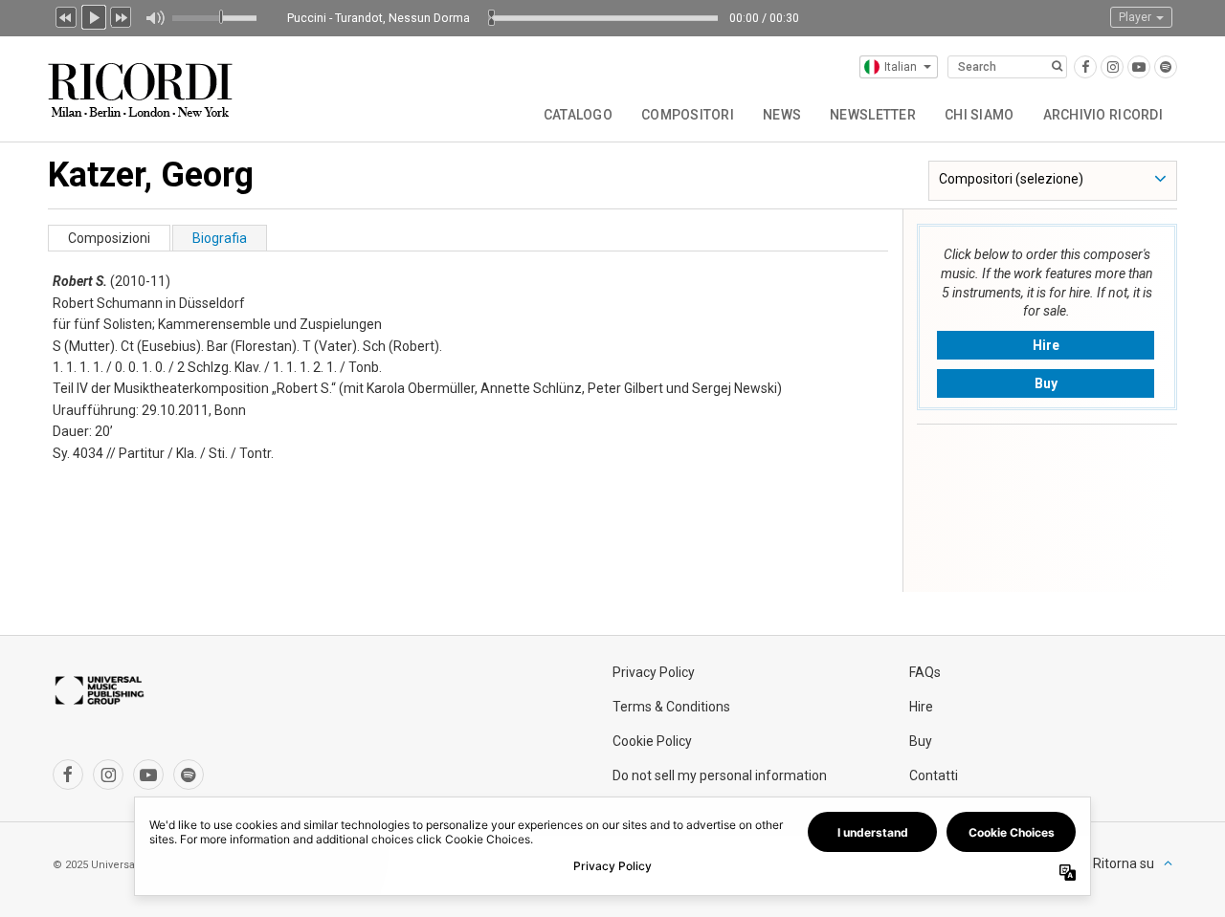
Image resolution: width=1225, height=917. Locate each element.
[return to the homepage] (142, 83)
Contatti (933, 775)
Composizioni (109, 238)
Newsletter (873, 114)
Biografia (219, 238)
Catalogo (578, 114)
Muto (154, 18)
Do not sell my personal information (719, 775)
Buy (1046, 383)
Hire (1046, 345)
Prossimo (121, 15)
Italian (900, 67)
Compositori (687, 114)
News (782, 114)
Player (1136, 17)
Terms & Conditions (671, 706)
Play (93, 15)
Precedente (66, 15)
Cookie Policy (652, 741)
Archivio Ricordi (1103, 114)
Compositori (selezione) (1011, 178)
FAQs (925, 672)
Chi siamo (979, 114)
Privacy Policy (653, 672)
